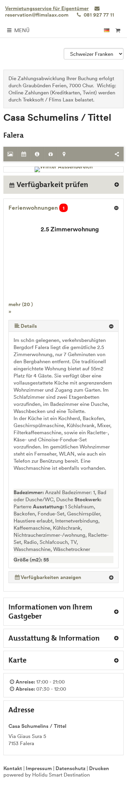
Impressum (39, 768)
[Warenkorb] (118, 30)
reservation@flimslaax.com (36, 14)
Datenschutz (70, 768)
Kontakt (12, 768)
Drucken (99, 768)
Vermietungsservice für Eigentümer (47, 8)
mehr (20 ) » (20, 308)
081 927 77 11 (98, 14)
